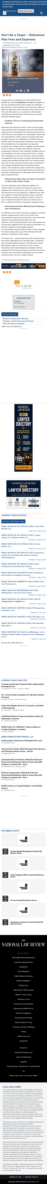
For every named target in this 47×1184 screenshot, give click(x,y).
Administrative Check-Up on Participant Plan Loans (21, 741)
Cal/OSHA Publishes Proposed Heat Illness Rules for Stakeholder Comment (22, 717)
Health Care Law (23, 1036)
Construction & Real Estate (23, 1004)
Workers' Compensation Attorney (15, 318)
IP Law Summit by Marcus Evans (23, 900)
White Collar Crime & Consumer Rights (23, 1075)
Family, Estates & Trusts (23, 1022)
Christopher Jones (20, 699)
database (11, 1098)
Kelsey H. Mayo (20, 766)
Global (23, 1032)
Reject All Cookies (26, 11)
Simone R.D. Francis (10, 688)
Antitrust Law (23, 985)
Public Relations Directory (23, 976)
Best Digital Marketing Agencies (23, 957)
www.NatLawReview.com (16, 1100)
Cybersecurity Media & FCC (23, 1008)
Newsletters (23, 967)
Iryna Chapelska (9, 731)
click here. (18, 1170)
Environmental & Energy (23, 1018)
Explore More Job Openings (10, 326)
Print (18, 90)
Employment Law (11, 43)
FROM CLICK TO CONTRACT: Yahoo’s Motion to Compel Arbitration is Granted (20, 728)
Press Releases (23, 971)
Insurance (23, 1048)
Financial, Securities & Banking (23, 1027)
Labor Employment (13, 82)
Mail (21, 90)
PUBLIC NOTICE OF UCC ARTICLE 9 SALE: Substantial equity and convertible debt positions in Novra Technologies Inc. (22, 555)
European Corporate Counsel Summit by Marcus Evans (26, 923)
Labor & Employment (23, 1057)
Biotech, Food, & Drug (23, 994)
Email (18, 301)
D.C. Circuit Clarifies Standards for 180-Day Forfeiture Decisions (22, 696)
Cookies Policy (7, 6)
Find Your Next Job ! (9, 314)
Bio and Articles (19, 307)
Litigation (23, 1062)
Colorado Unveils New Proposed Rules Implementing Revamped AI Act (22, 685)
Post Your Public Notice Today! (13, 521)
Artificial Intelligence (23, 981)
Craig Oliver (7, 710)
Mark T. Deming (8, 699)
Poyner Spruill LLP (25, 43)
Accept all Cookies (9, 11)
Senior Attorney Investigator (14, 323)
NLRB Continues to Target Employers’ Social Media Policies (21, 787)
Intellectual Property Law (23, 1052)
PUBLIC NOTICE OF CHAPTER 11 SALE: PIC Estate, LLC (23, 617)
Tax (23, 1071)
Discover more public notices (11, 643)
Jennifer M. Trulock (18, 710)
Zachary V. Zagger (23, 688)
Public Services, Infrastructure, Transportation (23, 1066)
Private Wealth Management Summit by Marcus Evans (26, 852)
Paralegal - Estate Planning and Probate (18, 321)
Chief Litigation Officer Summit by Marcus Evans (27, 876)
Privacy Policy (22, 1094)
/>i (28, 90)
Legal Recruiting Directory (23, 962)
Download (25, 90)
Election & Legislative (23, 1013)
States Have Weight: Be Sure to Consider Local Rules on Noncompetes (22, 707)
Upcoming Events (10, 831)
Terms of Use (11, 1094)
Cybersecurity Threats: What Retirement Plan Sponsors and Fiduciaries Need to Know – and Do (23, 750)
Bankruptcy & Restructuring (23, 990)
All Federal (10, 85)
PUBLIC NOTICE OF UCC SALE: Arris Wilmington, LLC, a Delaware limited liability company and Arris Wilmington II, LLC (23, 634)
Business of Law (23, 999)
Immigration (23, 1041)
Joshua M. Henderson (10, 721)
